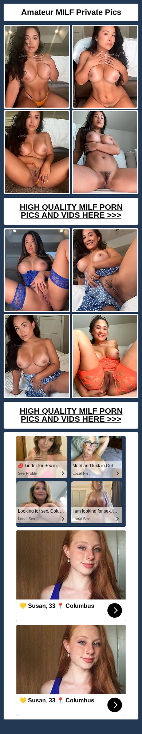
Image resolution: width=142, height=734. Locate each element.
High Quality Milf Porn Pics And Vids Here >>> (71, 211)
